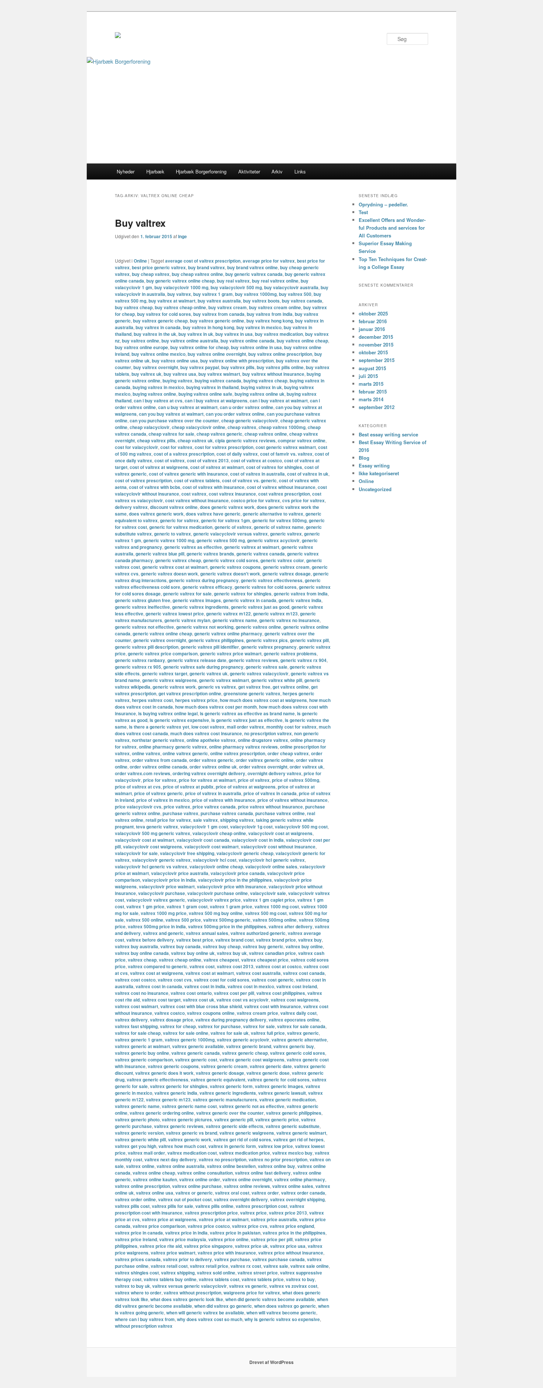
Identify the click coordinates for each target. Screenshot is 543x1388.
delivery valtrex (131, 507)
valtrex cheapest (221, 959)
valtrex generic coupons (173, 1066)
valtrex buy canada (180, 946)
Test (363, 212)
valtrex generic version (139, 1132)
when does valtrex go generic (285, 1306)
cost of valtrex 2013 (208, 460)
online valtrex (146, 753)
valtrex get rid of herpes (298, 1139)
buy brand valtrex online (252, 267)
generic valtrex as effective (193, 547)
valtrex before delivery (150, 939)
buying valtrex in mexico (158, 387)
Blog (364, 457)
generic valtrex (286, 533)
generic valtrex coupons (235, 567)
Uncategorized (375, 489)
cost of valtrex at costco (256, 460)
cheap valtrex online (266, 433)
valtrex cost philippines (280, 993)
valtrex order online (135, 1199)
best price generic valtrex (159, 267)
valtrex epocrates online (294, 1019)
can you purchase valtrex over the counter (174, 420)
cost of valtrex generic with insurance (188, 473)
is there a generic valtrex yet (159, 726)
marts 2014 (371, 399)
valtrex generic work (189, 1139)
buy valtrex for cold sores (164, 314)
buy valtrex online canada (247, 340)
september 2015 (377, 360)
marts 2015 (371, 383)
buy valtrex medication (279, 334)
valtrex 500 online (144, 919)
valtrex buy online (304, 946)
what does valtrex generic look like (186, 1299)
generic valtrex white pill (276, 680)
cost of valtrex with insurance (213, 487)
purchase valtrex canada (227, 813)
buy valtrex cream (227, 307)
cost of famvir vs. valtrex (286, 453)
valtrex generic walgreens (246, 1132)
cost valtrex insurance (232, 493)
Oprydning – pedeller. (383, 204)
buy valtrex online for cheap (199, 347)
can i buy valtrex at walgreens (216, 400)
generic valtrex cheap (178, 560)
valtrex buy (310, 939)
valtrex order (265, 1192)
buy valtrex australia (219, 300)
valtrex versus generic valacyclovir (189, 1286)
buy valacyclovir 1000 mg (181, 287)
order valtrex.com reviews (142, 773)
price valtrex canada (214, 806)
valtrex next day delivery (170, 1159)
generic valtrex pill (309, 640)
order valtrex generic (211, 760)
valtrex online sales (292, 1186)
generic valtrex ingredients (200, 607)
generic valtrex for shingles (243, 593)
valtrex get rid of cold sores (242, 1139)
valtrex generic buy (293, 1046)
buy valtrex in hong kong (208, 327)
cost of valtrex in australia (257, 473)
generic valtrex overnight (159, 640)
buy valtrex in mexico (258, 327)
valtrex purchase (232, 1259)
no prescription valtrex (268, 733)
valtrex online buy (276, 1166)
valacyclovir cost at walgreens (280, 833)
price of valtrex (254, 780)
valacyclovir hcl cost (214, 860)
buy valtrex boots (261, 300)
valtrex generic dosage (220, 1073)
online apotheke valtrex (211, 740)
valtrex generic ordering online (162, 1113)
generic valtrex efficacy (207, 587)
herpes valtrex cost (152, 700)
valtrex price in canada (139, 1232)
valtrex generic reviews (179, 1126)
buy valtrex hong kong (269, 320)
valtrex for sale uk (230, 1033)
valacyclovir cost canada (203, 840)
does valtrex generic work (156, 513)
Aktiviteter (249, 171)
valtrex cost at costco (278, 966)
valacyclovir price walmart (167, 886)
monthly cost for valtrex (291, 726)
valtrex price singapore (208, 1246)
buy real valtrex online (275, 280)
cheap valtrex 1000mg (282, 427)
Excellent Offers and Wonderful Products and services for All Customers (392, 227)
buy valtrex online (140, 340)
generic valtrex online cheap (162, 633)
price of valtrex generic (158, 793)
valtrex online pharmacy (299, 1179)
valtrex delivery (131, 1019)
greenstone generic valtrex (251, 693)
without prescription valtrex (144, 1326)
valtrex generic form (231, 1086)
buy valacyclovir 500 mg (236, 287)
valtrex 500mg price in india (157, 926)
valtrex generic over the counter (230, 1113)
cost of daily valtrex (237, 453)
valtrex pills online (214, 1206)
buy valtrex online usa (175, 360)
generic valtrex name (234, 620)
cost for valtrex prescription (224, 447)
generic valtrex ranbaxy (140, 660)
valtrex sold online (216, 1272)
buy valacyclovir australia (291, 287)
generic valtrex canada (260, 553)
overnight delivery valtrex (274, 773)
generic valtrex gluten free (142, 600)
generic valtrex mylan (187, 620)
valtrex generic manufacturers (225, 1099)
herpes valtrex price (196, 700)
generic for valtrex (179, 520)
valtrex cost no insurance (141, 993)
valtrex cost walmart (136, 1006)
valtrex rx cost (245, 1266)
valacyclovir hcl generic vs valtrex (151, 866)
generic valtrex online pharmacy (228, 633)
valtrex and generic (163, 933)
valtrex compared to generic (157, 966)
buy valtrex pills (238, 367)
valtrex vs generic (248, 1286)
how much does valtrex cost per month (216, 706)
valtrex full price (268, 1033)
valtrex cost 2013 (235, 966)
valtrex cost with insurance (272, 1006)
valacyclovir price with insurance (231, 886)
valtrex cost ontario (191, 993)
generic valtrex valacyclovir (259, 673)
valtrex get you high (135, 1146)
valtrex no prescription (222, 1159)
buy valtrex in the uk (155, 334)
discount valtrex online (174, 507)
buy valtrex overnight (155, 367)
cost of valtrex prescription (143, 480)
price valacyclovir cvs (138, 806)
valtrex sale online (309, 1266)
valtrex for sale (259, 1026)
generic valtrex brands (210, 553)
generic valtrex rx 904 (303, 660)
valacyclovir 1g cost (251, 826)
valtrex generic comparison (144, 1059)
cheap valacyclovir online (198, 427)
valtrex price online (228, 1239)
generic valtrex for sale (187, 593)
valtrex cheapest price (264, 959)
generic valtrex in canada (249, 600)
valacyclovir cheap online (219, 833)
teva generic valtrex (157, 826)
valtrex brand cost (234, 939)
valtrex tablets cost (219, 1279)
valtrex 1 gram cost (187, 906)
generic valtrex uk (208, 673)
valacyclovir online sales (271, 866)
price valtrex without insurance (270, 806)
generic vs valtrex (217, 686)
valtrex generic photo (137, 1119)
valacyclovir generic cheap (244, 853)
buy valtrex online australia (189, 340)
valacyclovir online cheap (216, 866)
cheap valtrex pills (156, 440)
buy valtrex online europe (141, 347)
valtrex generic (303, 1033)
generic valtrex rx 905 (138, 666)
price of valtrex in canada (270, 793)
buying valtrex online (154, 394)
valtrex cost (202, 966)
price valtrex (177, 806)
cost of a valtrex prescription (184, 453)
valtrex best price (194, 939)
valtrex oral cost (232, 1192)
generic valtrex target (164, 673)
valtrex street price (258, 1272)
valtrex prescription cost (261, 1206)
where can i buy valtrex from (145, 1319)
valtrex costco (169, 1013)
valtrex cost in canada (159, 986)
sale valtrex (205, 820)
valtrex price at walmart (224, 1219)
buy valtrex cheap (134, 307)
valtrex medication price (244, 1152)
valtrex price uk (251, 1246)
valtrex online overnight (247, 1179)
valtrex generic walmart (301, 1132)
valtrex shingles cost (137, 1272)
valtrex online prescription (142, 1186)
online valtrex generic (185, 753)
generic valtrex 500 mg (221, 540)
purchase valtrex (180, 813)
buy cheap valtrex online (197, 274)
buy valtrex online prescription (280, 354)
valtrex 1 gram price (231, 906)
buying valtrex (177, 380)
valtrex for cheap (178, 1026)
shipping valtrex (237, 820)
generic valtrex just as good (260, 607)
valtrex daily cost (298, 1013)
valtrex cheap (142, 959)
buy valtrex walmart (219, 374)
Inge (182, 236)
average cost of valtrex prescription (202, 260)
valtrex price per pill (272, 1239)
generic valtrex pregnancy (269, 647)
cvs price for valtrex (303, 500)
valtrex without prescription (192, 1292)
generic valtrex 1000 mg (168, 540)
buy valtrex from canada (219, 314)
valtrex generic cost (196, 1059)
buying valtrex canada (218, 380)
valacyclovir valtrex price (214, 899)
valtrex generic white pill (140, 1139)
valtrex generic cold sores (297, 1053)
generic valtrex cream (286, 567)
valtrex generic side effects (234, 1126)
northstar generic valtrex (158, 740)
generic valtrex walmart (224, 680)
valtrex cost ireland (296, 986)
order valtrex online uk (213, 766)
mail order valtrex (245, 726)
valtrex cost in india (204, 986)
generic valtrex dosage (286, 573)
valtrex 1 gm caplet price (269, 899)
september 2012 (377, 407)
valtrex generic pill (233, 1119)
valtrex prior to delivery (187, 1259)
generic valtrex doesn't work (230, 573)
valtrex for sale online (185, 1033)
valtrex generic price (277, 1119)
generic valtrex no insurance (289, 620)
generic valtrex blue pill (160, 553)
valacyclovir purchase (161, 893)
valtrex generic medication (287, 1099)
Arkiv (277, 171)
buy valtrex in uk (195, 334)
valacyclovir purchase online (217, 893)
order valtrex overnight (263, 766)
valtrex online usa (154, 1192)
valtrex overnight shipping (297, 1199)
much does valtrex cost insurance (206, 733)
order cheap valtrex (288, 753)
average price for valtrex (269, 260)
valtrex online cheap (154, 1172)
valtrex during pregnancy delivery (230, 1019)
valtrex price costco (209, 1226)
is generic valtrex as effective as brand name (247, 713)
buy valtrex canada (302, 300)
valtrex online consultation (205, 1172)
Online (140, 260)
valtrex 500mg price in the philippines (227, 926)
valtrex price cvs (249, 1226)
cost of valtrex (169, 460)
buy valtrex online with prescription (237, 360)
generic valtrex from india (301, 593)
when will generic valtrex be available (205, 1312)
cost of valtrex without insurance (281, 487)
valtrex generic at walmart (142, 1046)
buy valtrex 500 (295, 294)
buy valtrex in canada (158, 327)
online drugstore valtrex (263, 740)
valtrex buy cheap (221, 946)
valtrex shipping (178, 1272)
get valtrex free (254, 686)
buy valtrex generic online (217, 320)
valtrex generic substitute (293, 1126)
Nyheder (125, 171)
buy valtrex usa (180, 374)
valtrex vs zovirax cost (293, 1286)
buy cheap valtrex (151, 274)
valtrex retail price (209, 1266)
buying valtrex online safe (205, 394)
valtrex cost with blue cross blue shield (201, 1006)
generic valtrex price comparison (163, 653)
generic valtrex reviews (253, 660)
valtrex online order (199, 1179)
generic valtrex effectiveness (272, 580)
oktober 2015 (373, 352)
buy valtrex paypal (199, 367)
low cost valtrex (208, 726)
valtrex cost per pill (234, 993)
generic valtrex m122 (228, 613)
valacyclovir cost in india (258, 840)
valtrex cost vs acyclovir (242, 999)
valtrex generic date (271, 1066)
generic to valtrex (172, 533)
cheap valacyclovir (150, 427)
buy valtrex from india (270, 314)
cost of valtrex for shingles (274, 467)
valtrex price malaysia (182, 1239)
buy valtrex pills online (280, 367)
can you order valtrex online (235, 414)
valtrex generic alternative (299, 1039)
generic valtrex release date (196, 660)
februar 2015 (373, 391)
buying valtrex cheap (265, 380)
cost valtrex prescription (284, 493)
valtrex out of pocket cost (185, 1199)
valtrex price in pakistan (235, 1232)
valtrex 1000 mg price (164, 913)
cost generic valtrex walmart (286, 447)
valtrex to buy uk (132, 1286)
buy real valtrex (233, 280)
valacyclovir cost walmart (211, 846)
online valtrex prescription (237, 753)
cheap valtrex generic (219, 433)
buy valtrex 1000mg (256, 294)
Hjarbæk (155, 171)
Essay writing (374, 465)
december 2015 (376, 336)
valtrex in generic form (232, 1146)
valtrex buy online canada (142, 953)
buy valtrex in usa (234, 334)
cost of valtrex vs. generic (249, 480)
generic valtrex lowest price (175, 613)
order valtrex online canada (158, 766)
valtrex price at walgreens (169, 1219)
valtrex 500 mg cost (266, 913)
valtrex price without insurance (290, 1252)
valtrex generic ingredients (227, 1093)
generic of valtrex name (279, 527)
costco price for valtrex (255, 500)
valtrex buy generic (263, 946)
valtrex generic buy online (142, 1053)
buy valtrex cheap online (180, 307)
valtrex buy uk (232, 953)
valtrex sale (275, 1266)
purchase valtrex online (280, 813)
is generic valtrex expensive (179, 720)
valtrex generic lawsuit (282, 1093)
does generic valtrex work (227, 507)
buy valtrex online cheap (302, 340)
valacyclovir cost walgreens (152, 846)
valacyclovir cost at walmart (144, 840)
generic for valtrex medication (180, 527)
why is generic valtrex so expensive (282, 1319)
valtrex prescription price (211, 1212)
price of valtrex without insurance (292, 800)
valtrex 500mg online (275, 919)
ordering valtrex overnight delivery (209, 773)
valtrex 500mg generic (226, 919)
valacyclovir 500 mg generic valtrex (152, 833)
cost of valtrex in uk (307, 473)
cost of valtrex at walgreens (159, 467)
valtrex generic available (198, 1046)
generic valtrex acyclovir (273, 540)
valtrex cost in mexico (251, 986)
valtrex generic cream (224, 1066)
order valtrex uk (306, 766)
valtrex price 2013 (288, 1212)
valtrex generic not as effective (251, 1106)
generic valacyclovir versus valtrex (230, 533)
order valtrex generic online (265, 760)
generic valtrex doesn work (169, 573)
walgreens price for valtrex (251, 1292)
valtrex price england (292, 1226)
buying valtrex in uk (261, 387)
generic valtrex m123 (275, 613)
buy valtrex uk (146, 374)
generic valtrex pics (267, 640)
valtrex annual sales (207, 933)
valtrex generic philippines (293, 1113)
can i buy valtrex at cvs (158, 400)
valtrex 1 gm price (145, 906)
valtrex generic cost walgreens (251, 1059)
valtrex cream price (257, 1013)
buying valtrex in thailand (212, 387)
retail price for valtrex (168, 820)
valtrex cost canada (304, 973)
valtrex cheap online (180, 959)
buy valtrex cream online (275, 307)
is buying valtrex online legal (168, 713)
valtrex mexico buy (292, 1152)
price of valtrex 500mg (295, 780)
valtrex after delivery (291, 926)
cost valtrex (193, 493)
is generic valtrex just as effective (247, 720)
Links (300, 171)
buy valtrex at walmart (171, 300)
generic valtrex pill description (146, 647)
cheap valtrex (242, 427)
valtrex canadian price (272, 953)
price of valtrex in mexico (162, 800)
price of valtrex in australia (213, 793)
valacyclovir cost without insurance (278, 846)
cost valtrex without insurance (197, 500)
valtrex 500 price (183, 919)
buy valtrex (179, 294)
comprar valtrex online (301, 440)
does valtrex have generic (213, 513)
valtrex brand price (276, 939)
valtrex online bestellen (231, 1166)
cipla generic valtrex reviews (245, 440)
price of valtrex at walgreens (246, 786)
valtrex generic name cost (189, 1106)
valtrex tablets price (263, 1279)
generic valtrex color (282, 560)
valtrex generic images (279, 1086)
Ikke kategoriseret (379, 473)
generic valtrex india (300, 600)
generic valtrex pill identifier (210, 647)
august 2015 (372, 368)
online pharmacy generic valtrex (173, 746)
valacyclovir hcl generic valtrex (272, 860)
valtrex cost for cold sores (221, 979)
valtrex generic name (137, 1106)
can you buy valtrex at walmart (171, 414)
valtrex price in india (186, 1232)
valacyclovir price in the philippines (235, 880)
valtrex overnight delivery (241, 1199)
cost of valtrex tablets (197, 480)
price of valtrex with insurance (223, 800)
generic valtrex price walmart (231, 653)
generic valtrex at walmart (251, 547)
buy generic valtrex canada (254, 274)
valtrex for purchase (219, 1026)
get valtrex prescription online (189, 693)
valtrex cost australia (258, 973)
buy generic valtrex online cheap (180, 280)
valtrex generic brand (248, 1046)
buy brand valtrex (206, 267)
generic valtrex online (258, 627)
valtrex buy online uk (193, 953)
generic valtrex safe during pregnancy (203, 666)
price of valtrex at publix (188, 786)
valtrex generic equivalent (218, 1079)
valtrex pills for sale (172, 1206)
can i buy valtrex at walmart (279, 400)
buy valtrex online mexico (158, 354)
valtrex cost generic (273, 979)
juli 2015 (368, 375)
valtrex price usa (287, 1246)
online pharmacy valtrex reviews (243, 746)
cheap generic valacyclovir (249, 420)
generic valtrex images (197, 600)
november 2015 (376, 344)
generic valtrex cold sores (230, 560)
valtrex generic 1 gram (139, 1039)
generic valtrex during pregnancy (204, 580)
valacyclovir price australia (179, 873)
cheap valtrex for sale (171, 433)
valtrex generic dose (268, 1073)
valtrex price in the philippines (294, 1232)
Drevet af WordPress (271, 1362)
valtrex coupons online (211, 1013)
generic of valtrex (233, 527)
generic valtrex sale (266, 666)
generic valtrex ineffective (142, 607)
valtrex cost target (161, 999)
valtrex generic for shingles (179, 1086)
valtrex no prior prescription (278, 1159)
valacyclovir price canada (238, 873)
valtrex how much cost (182, 1146)
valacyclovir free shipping (187, 853)
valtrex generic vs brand (191, 1132)
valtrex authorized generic (258, 933)
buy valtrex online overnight (217, 354)
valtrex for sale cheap (138, 1033)
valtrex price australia (274, 1219)
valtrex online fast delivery (263, 1172)
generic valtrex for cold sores (266, 587)
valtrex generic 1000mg (190, 1039)
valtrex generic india (175, 1093)
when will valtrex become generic (281, 1312)
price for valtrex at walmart (207, 780)
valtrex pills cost (132, 1206)
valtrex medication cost (192, 1152)
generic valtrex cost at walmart (175, 567)
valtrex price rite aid (161, 1246)
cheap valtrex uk (195, 440)
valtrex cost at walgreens (156, 973)
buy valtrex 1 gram (213, 294)
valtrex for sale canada (301, 1026)
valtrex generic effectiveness (157, 1079)
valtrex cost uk (198, 999)
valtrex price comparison (159, 1226)
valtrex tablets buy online (170, 1279)
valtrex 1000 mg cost (277, 906)
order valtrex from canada (159, 760)
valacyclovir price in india (169, 880)
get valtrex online (291, 686)
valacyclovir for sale (136, 853)
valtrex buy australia (136, 946)
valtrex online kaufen (155, 1179)
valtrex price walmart (173, 1252)
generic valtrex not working (204, 627)
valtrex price (253, 1212)
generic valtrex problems (290, 653)
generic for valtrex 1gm (225, 520)
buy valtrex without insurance (273, 374)
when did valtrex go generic (223, 1306)
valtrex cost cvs (175, 979)
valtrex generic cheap (245, 1053)
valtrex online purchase (197, 1186)
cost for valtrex (176, 447)
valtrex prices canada (138, 1259)
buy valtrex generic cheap (160, 320)
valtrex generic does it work (164, 1073)
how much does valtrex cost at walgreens (263, 700)
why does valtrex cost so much (209, 1319)
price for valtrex (160, 780)
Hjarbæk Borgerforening (201, 171)
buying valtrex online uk (259, 394)
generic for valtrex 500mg (279, 520)
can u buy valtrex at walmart (188, 407)
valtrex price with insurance (227, 1252)
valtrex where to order (138, 1292)
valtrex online (140, 1166)
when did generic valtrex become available (270, 1299)
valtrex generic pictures (187, 1119)
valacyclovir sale (268, 893)
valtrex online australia (181, 1166)
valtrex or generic (194, 1192)
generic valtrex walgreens (169, 680)
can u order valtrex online (246, 407)
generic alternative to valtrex (273, 513)
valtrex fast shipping (136, 1026)
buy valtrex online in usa (256, 347)
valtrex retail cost (169, 1266)
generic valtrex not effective (144, 627)
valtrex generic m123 (168, 1099)
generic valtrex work (174, 686)
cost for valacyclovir (136, 447)
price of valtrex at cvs (138, 786)
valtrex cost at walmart (209, 973)
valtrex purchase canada (278, 1259)
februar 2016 (373, 321)
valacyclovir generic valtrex (161, 860)
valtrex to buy (300, 1279)
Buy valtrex (140, 223)
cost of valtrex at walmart (217, 467)
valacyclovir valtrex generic (155, 899)
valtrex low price (275, 1146)
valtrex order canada (303, 1192)
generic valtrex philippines (216, 640)
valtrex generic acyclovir (243, 1039)
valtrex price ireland (136, 1239)
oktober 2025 (373, 313)
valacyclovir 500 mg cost (301, 826)
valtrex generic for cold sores (278, 1079)
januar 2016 (372, 328)
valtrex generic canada (195, 1053)
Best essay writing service (388, 434)
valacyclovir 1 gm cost (204, 826)
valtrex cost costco (135, 979)
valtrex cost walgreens (295, 999)
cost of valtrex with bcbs (154, 487)
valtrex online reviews (247, 1186)
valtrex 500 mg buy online (216, 913)
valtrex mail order (146, 1152)
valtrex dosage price (171, 1019)
